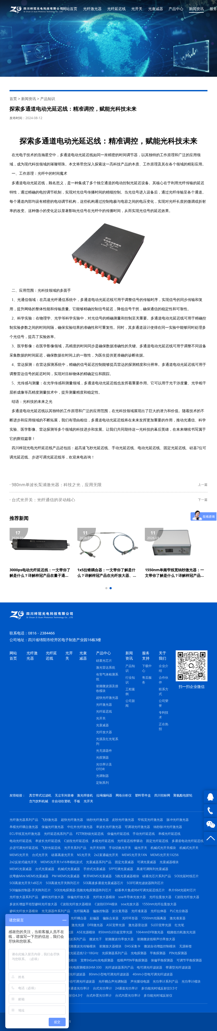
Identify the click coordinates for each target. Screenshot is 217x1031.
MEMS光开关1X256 (164, 855)
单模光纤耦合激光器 (24, 827)
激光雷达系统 (105, 667)
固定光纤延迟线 (157, 841)
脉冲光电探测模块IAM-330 (83, 967)
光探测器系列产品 (114, 953)
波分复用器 (120, 911)
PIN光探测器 (178, 953)
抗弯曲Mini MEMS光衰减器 (29, 876)
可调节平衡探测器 (189, 960)
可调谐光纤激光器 (137, 827)
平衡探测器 (158, 953)
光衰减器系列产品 (98, 862)
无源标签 (185, 946)
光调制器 (102, 775)
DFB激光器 (95, 925)
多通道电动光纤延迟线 (188, 841)
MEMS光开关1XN (134, 855)
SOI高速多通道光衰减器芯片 (103, 883)
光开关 (136, 9)
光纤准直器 (139, 911)
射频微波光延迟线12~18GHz (77, 953)
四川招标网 (162, 795)
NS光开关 (84, 855)
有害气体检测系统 (107, 676)
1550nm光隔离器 (153, 918)
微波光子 (95, 939)
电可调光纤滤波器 (149, 967)
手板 (77, 801)
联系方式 (163, 691)
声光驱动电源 (140, 981)
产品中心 (176, 9)
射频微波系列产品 (73, 939)
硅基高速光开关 (62, 855)
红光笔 (179, 925)
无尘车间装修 (64, 795)
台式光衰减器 (44, 869)
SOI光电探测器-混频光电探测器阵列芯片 (82, 890)
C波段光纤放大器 (187, 897)
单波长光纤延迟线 (48, 841)
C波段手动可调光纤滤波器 (76, 981)
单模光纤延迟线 (169, 833)
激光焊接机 (85, 795)
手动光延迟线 (123, 448)
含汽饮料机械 (38, 801)
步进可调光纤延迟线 (24, 847)
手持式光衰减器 (94, 869)
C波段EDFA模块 (106, 904)
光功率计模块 (191, 981)
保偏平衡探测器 (162, 960)
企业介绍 (163, 668)
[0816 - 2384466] (210, 810)
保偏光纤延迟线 (118, 833)
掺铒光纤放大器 (53, 897)
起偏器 (94, 918)
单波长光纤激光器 (108, 827)
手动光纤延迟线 (144, 833)
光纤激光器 (92, 9)
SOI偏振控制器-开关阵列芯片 (30, 890)
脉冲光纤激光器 (177, 819)
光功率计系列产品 (165, 981)
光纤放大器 (104, 732)
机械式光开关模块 (163, 847)
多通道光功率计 (78, 988)
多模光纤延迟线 (103, 841)
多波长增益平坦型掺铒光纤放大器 (33, 904)
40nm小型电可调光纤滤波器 (153, 974)
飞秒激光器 (49, 819)
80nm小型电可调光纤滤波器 (109, 974)
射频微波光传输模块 (81, 946)
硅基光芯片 (104, 660)
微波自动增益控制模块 (160, 946)
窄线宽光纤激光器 (150, 819)
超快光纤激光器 (107, 697)
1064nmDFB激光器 (150, 932)
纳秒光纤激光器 (98, 819)
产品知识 (47, 98)
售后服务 (147, 680)
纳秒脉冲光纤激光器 (167, 827)
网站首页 (69, 9)
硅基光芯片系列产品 (156, 876)
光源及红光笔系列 (107, 741)
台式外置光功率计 (99, 995)
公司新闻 (130, 703)
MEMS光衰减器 (21, 869)
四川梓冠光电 (23, 448)
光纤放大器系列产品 (24, 897)
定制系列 (102, 782)
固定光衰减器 (124, 862)
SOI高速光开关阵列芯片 (63, 883)
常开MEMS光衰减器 (97, 876)
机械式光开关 (188, 847)
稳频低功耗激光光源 (181, 932)
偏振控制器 (101, 911)
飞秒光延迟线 (51, 847)
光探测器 (102, 757)
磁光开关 (140, 847)
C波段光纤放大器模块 (76, 904)
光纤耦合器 (79, 918)
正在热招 (163, 726)
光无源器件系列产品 (56, 911)
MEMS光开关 (19, 855)
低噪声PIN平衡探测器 (132, 960)
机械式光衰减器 (69, 869)
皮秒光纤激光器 (123, 819)
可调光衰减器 (146, 862)
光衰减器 (155, 9)
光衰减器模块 (169, 862)
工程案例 (130, 691)
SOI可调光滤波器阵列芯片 (145, 883)
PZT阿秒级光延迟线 (90, 833)
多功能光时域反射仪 (158, 995)
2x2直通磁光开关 (106, 855)
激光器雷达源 (137, 925)
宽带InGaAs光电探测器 (97, 960)
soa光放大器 (130, 904)
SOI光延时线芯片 (186, 876)
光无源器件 (104, 750)
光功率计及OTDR (104, 766)
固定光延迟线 (175, 448)
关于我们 (162, 655)
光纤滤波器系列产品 (119, 967)
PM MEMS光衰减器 (66, 876)
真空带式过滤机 (40, 795)
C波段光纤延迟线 (76, 841)
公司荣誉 (163, 703)
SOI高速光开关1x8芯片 (26, 883)
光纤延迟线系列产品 (58, 833)
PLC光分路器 (179, 911)
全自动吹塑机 (61, 801)
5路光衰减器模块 (127, 876)
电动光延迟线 (149, 448)
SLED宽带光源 (161, 925)
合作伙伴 (163, 680)
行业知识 (130, 680)
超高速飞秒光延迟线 (91, 448)
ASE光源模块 (86, 932)
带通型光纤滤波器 (178, 967)
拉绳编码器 (104, 795)
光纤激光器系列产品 (24, 819)
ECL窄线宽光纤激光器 (25, 833)
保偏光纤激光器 (53, 827)
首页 (13, 98)
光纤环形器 (130, 918)
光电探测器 (139, 953)
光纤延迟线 (116, 9)
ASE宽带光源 (115, 925)
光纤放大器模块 (104, 897)
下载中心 (147, 668)
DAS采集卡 (133, 946)
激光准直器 (178, 918)
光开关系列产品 (75, 847)
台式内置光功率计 (128, 995)
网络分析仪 (124, 795)
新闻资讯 (196, 9)
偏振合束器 (111, 918)
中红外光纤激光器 (80, 827)
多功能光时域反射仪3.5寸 (159, 988)
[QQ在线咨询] (210, 797)
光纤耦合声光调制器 (112, 981)
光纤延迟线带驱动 (130, 841)
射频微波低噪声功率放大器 (156, 939)
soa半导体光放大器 (132, 897)
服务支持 (146, 655)
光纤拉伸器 (158, 911)
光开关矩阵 (98, 847)
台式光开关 (40, 855)
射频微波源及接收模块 (107, 688)
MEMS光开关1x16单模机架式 (61, 862)
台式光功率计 (102, 988)
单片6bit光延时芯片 (182, 890)
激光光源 (77, 925)
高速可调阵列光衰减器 (152, 869)
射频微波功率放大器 (119, 939)
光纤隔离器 (81, 911)
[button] (106, 588)
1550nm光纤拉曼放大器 (159, 904)
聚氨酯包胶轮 (182, 795)
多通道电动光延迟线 (28, 182)
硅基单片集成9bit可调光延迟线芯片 (140, 890)
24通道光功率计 (126, 988)
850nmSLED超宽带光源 (115, 932)
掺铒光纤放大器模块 (24, 911)
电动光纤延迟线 (21, 841)
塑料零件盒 (143, 795)
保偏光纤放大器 (78, 897)
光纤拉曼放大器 (160, 897)
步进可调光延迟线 (46, 457)
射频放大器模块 (110, 946)
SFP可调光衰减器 (121, 869)
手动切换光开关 (120, 847)
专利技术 (163, 714)
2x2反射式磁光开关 (23, 862)
